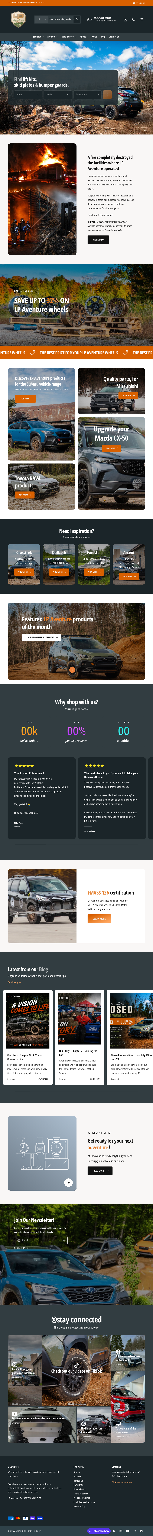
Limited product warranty (84, 1502)
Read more (98, 1170)
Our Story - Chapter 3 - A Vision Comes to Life (24, 1057)
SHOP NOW (40, 3)
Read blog (13, 982)
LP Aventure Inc (20, 1531)
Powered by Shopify (34, 1531)
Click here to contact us (122, 1482)
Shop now (110, 448)
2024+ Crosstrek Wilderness (40, 637)
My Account (140, 3)
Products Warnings (82, 1498)
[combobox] (65, 19)
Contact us (78, 1481)
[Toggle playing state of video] (68, 1182)
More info (98, 239)
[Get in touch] (134, 19)
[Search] (107, 94)
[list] (76, 564)
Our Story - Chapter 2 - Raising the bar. (78, 1053)
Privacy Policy (79, 1489)
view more (22, 572)
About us (77, 1476)
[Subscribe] (63, 1240)
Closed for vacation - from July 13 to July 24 (131, 1057)
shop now (24, 399)
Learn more (99, 918)
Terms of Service (81, 1493)
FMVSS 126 (78, 1485)
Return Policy (79, 1506)
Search (77, 1472)
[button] (142, 19)
